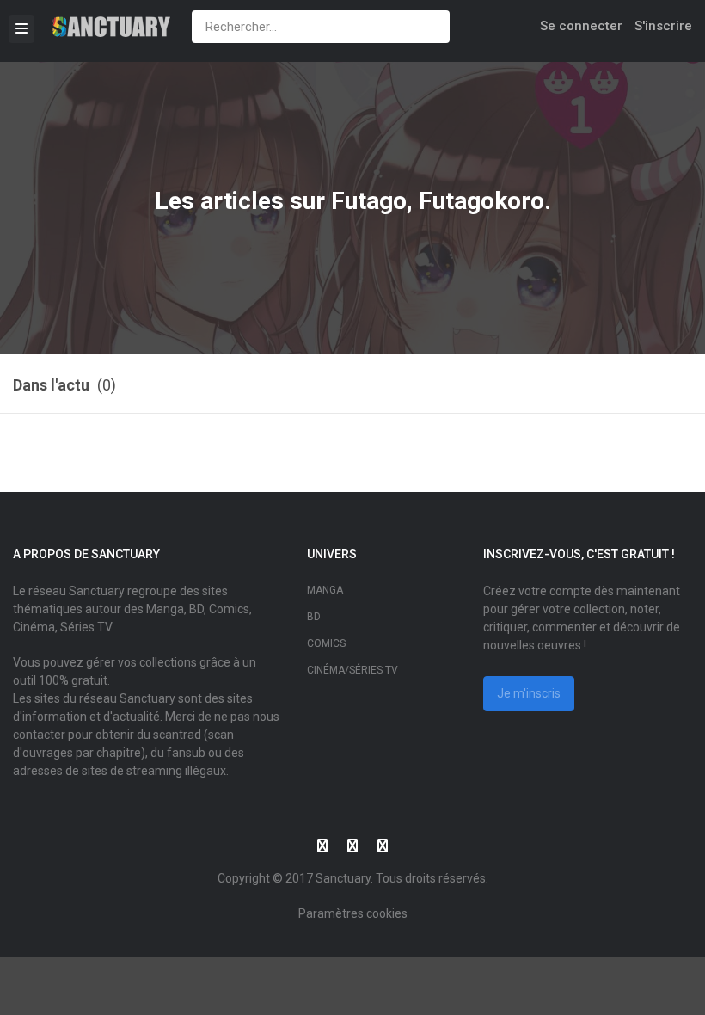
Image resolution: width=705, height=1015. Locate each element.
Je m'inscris (529, 693)
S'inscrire (663, 26)
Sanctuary (343, 878)
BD (314, 617)
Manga (325, 590)
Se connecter (581, 26)
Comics (326, 643)
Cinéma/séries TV (352, 670)
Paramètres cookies (353, 913)
